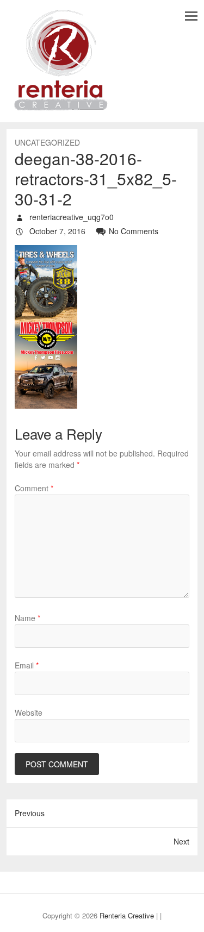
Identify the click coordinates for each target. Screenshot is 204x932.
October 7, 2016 (56, 231)
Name (27, 617)
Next (181, 841)
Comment (34, 488)
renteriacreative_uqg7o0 (70, 216)
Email (27, 665)
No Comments (133, 231)
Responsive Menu (191, 16)
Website (28, 712)
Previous (30, 813)
